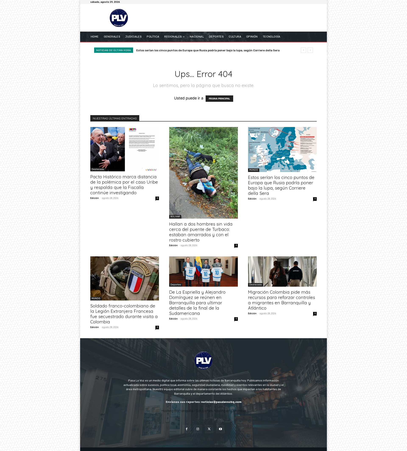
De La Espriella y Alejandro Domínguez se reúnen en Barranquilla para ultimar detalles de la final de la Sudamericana (197, 302)
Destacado (98, 169)
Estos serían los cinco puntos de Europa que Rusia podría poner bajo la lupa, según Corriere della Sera (281, 185)
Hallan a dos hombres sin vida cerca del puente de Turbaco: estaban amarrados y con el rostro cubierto (201, 232)
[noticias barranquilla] (120, 17)
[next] (310, 50)
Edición (94, 198)
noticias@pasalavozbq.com (221, 402)
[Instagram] (198, 429)
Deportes (175, 284)
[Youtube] (220, 429)
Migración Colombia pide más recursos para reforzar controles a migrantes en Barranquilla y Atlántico (281, 300)
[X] (209, 429)
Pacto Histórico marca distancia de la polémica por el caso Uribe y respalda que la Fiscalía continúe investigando (124, 184)
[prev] (303, 50)
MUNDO (253, 170)
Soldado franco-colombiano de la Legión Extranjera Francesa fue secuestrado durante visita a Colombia (212, 50)
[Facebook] (187, 429)
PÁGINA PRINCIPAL (219, 98)
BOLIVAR (175, 216)
